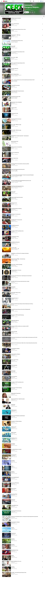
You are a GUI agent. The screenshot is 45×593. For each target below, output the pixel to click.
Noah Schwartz (13, 125)
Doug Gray (12, 136)
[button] (14, 8)
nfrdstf (12, 153)
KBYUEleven (12, 69)
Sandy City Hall (13, 573)
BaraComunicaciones (14, 321)
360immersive (13, 86)
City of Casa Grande (13, 237)
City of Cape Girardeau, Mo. (14, 41)
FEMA (12, 30)
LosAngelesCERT (13, 209)
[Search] (30, 1)
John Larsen (12, 58)
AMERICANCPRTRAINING (14, 80)
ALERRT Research (13, 276)
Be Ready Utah (13, 338)
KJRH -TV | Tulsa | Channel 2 (14, 248)
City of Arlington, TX (13, 52)
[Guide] (1, 1)
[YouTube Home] (5, 1)
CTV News (12, 164)
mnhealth (12, 114)
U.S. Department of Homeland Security (16, 181)
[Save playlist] (30, 12)
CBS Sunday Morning (13, 170)
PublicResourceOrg (13, 198)
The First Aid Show (13, 142)
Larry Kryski (12, 254)
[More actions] (34, 12)
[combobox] (20, 1)
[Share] (32, 12)
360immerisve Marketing (14, 97)
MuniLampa (12, 332)
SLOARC (12, 108)
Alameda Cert (13, 192)
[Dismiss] (44, 16)
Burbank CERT (13, 293)
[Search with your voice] (33, 1)
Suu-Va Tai (12, 24)
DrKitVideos (12, 304)
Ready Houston (13, 282)
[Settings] (38, 1)
